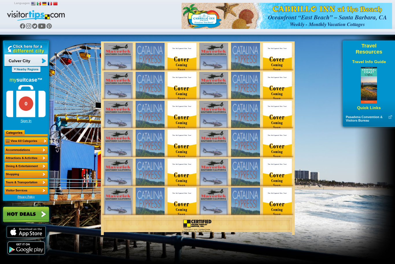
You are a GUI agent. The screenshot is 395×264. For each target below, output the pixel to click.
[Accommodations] (26, 150)
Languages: (22, 3)
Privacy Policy (26, 196)
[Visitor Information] (26, 190)
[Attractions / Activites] (26, 158)
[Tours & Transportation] (26, 182)
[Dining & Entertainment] (26, 166)
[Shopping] (26, 174)
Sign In (26, 121)
